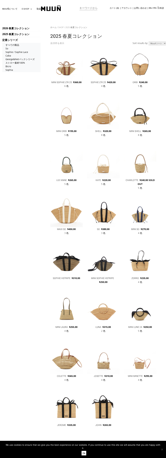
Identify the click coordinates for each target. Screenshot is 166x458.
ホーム (53, 27)
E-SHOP (25, 9)
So (7, 48)
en (150, 8)
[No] (162, 449)
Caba (8, 55)
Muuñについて (10, 9)
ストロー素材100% (15, 62)
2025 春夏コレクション (16, 34)
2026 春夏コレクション (16, 28)
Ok (84, 453)
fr (154, 8)
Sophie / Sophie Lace (17, 52)
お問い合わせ (140, 8)
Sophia (9, 69)
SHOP (61, 27)
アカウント (126, 8)
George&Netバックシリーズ (20, 59)
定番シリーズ (10, 40)
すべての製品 (12, 44)
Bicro (8, 66)
